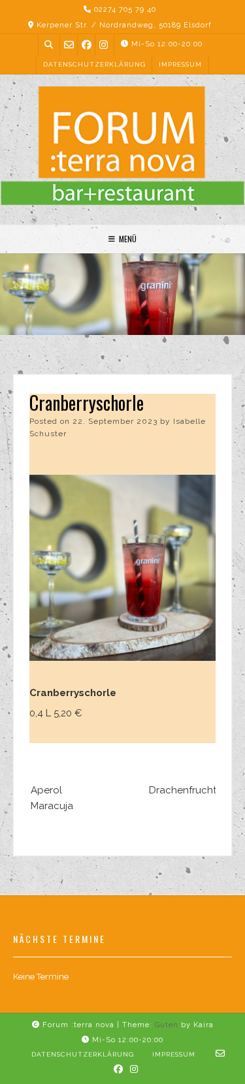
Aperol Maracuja (52, 798)
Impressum (180, 64)
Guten (166, 1025)
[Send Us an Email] (69, 45)
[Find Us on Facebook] (86, 45)
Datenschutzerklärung (94, 64)
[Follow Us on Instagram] (103, 45)
